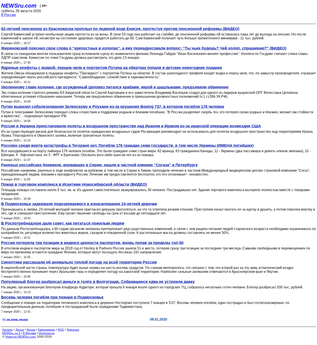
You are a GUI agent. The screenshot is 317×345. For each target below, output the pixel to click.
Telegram (73, 329)
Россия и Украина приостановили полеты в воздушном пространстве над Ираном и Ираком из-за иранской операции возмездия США (131, 126)
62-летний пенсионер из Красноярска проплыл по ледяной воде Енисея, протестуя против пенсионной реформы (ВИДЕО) (120, 29)
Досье (20, 329)
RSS (61, 329)
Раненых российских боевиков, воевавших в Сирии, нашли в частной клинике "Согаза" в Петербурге (99, 165)
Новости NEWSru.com (20, 336)
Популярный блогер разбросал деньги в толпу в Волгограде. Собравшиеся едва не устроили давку (98, 282)
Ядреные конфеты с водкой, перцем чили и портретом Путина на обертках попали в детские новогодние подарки (111, 67)
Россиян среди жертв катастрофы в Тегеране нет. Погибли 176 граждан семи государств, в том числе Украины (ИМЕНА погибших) (127, 145)
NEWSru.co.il (11, 333)
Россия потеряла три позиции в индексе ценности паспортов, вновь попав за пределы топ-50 (92, 243)
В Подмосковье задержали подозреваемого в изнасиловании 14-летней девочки (79, 204)
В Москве (29, 333)
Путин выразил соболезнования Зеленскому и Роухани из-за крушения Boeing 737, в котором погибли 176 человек (112, 106)
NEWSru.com (18, 5)
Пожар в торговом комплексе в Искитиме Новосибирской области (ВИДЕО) (74, 184)
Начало (7, 329)
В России (8, 15)
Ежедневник (46, 329)
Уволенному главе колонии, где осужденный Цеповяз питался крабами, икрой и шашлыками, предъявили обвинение (115, 87)
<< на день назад (15, 319)
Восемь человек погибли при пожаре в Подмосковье (52, 297)
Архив (31, 329)
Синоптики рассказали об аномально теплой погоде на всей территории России (79, 262)
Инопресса (46, 333)
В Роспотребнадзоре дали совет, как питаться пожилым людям (62, 223)
